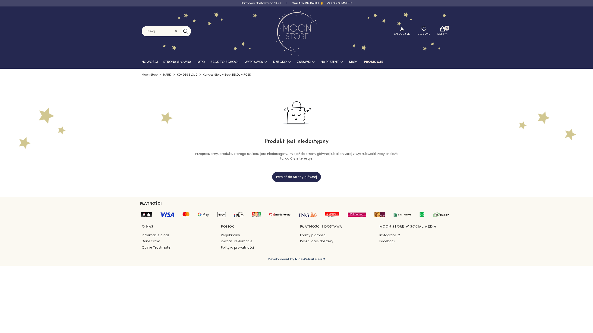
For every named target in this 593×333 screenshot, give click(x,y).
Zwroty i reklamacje (236, 241)
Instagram (388, 235)
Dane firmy (151, 241)
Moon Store (150, 75)
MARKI (167, 75)
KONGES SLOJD (187, 75)
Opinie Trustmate (156, 247)
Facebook (387, 241)
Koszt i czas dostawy (316, 241)
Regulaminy (230, 235)
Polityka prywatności (237, 247)
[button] (185, 31)
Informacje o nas (155, 235)
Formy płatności (313, 235)
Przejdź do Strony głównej (296, 177)
